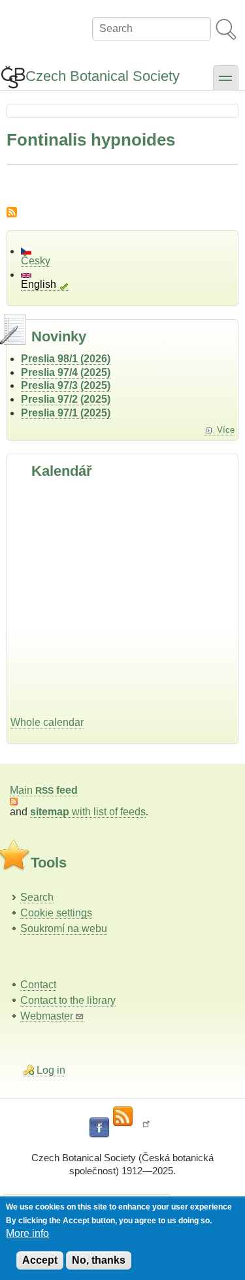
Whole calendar (47, 722)
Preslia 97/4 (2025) (65, 372)
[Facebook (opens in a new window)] (99, 1127)
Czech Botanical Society (102, 76)
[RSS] (122, 1116)
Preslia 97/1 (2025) (65, 412)
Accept (39, 1260)
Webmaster (46, 1016)
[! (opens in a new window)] (146, 1127)
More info (27, 1233)
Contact (38, 984)
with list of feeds (88, 811)
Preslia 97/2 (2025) (65, 399)
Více (226, 430)
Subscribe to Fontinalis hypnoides (12, 212)
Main (44, 790)
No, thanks (98, 1260)
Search (37, 897)
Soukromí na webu (63, 928)
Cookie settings (56, 912)
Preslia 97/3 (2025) (65, 385)
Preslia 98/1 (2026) (65, 358)
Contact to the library (68, 1000)
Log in (51, 1070)
